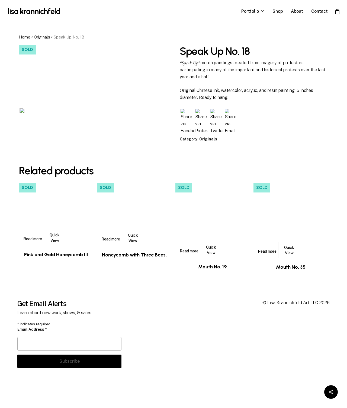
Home (24, 37)
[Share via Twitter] (216, 130)
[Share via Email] (231, 130)
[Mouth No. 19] (212, 219)
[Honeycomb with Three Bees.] (134, 214)
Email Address (32, 329)
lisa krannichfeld (34, 11)
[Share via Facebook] (187, 130)
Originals (42, 37)
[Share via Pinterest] (201, 130)
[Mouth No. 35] (290, 220)
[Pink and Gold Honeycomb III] (56, 214)
